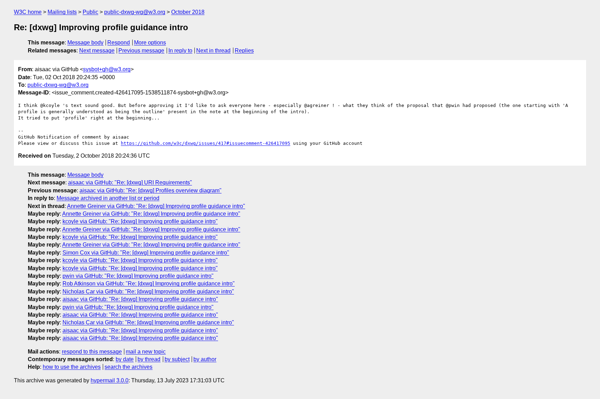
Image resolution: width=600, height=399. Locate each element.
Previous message (141, 50)
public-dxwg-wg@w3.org (134, 12)
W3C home (28, 12)
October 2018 (188, 12)
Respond (118, 42)
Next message (97, 50)
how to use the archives (72, 367)
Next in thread (213, 50)
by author (204, 359)
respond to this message (92, 352)
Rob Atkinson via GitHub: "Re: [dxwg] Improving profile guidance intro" (148, 283)
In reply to (180, 50)
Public (90, 12)
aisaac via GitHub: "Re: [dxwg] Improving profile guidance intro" (140, 299)
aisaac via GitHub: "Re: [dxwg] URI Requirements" (130, 182)
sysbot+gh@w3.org (107, 69)
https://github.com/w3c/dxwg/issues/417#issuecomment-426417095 (205, 143)
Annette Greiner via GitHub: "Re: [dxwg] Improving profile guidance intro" (156, 206)
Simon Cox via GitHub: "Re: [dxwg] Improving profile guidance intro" (145, 253)
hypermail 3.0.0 (109, 380)
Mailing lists (62, 12)
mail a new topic (146, 352)
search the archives (128, 367)
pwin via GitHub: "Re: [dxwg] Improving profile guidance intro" (138, 276)
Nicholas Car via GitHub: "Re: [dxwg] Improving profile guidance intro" (148, 291)
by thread (149, 359)
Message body (85, 42)
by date (125, 359)
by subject (177, 359)
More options (150, 42)
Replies (244, 50)
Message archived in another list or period (108, 198)
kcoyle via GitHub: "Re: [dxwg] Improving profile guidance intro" (140, 221)
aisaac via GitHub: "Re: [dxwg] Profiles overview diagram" (151, 190)
